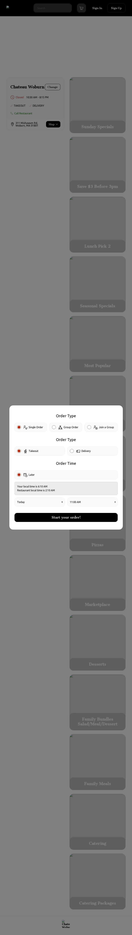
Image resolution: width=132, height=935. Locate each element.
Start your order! (66, 517)
